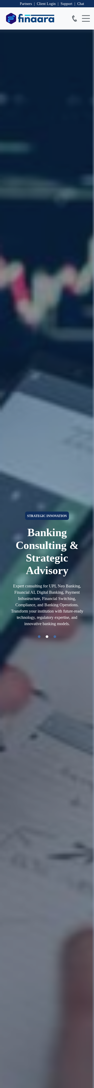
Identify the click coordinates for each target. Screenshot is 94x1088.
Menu (86, 15)
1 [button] (39, 636)
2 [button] (47, 636)
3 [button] (55, 636)
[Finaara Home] (33, 18)
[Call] (74, 18)
